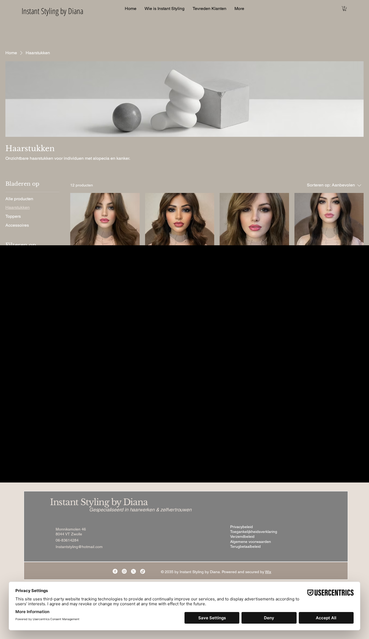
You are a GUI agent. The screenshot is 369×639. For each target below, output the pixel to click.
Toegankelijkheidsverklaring (253, 531)
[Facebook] (115, 571)
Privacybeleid (241, 527)
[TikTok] (143, 571)
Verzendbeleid (242, 536)
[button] (344, 8)
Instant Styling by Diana (98, 502)
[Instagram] (124, 571)
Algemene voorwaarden (250, 541)
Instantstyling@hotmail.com (79, 547)
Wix (268, 572)
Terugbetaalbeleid (245, 546)
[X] (133, 571)
